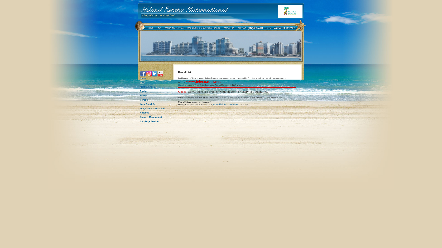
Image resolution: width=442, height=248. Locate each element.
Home (143, 78)
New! (142, 82)
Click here (183, 85)
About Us (144, 113)
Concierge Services (150, 121)
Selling (143, 95)
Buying (143, 91)
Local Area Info (147, 104)
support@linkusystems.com (225, 104)
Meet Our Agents (148, 87)
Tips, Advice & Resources (153, 108)
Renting (144, 100)
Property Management (151, 117)
